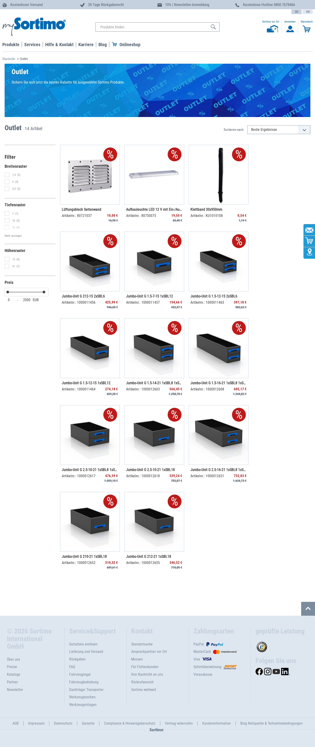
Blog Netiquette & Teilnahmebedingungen (271, 723)
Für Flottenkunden (144, 667)
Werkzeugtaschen (82, 697)
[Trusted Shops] (282, 645)
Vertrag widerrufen (179, 723)
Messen (137, 659)
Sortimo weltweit (143, 689)
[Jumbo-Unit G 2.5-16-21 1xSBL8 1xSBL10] (219, 435)
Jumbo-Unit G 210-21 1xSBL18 (84, 556)
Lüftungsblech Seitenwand (81, 209)
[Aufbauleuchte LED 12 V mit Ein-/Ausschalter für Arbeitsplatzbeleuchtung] (154, 175)
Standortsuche (142, 644)
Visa (196, 659)
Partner (12, 682)
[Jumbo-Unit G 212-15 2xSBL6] (90, 261)
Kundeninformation (216, 723)
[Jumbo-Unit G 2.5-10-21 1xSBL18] (154, 435)
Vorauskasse (202, 674)
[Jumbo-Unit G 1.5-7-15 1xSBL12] (154, 261)
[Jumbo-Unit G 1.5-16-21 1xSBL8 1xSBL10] (219, 348)
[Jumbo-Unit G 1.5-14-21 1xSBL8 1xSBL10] (154, 348)
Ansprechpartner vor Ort (149, 651)
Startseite (8, 59)
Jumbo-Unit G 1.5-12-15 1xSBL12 (86, 383)
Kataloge (13, 674)
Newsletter (15, 689)
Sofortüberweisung (207, 667)
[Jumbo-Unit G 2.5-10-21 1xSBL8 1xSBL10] (90, 435)
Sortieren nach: (234, 130)
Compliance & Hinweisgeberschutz (129, 723)
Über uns (13, 659)
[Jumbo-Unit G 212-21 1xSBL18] (154, 522)
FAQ (72, 667)
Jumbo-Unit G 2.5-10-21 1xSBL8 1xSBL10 (90, 470)
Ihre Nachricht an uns (147, 674)
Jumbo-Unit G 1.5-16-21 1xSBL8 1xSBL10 (218, 383)
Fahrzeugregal (80, 674)
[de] (296, 11)
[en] (308, 11)
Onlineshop (129, 44)
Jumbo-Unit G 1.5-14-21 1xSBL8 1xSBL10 (154, 383)
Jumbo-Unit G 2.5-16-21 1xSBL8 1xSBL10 (218, 470)
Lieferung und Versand (86, 651)
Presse (12, 667)
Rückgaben (77, 659)
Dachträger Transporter (86, 689)
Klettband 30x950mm (206, 209)
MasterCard (202, 651)
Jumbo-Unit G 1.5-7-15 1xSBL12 (149, 296)
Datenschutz (63, 723)
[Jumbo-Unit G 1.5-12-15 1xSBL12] (90, 348)
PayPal (198, 644)
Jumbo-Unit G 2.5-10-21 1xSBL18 (150, 470)
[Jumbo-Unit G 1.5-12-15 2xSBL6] (219, 261)
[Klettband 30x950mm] (219, 175)
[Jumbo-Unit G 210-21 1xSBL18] (90, 522)
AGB (15, 723)
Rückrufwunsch (142, 682)
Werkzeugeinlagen (83, 704)
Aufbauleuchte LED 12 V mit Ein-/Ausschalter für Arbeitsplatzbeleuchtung (154, 209)
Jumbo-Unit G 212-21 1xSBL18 (148, 556)
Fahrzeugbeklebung (83, 682)
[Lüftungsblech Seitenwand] (90, 175)
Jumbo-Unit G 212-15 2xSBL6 (83, 296)
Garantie (88, 723)
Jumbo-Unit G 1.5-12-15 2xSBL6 (213, 296)
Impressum (36, 723)
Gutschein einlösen (83, 644)
